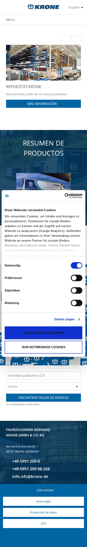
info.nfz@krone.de (29, 476)
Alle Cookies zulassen (43, 332)
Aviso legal (43, 501)
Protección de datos (43, 512)
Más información (42, 104)
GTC (43, 523)
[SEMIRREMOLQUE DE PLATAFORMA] (43, 186)
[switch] (76, 278)
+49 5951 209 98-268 (30, 469)
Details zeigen (64, 319)
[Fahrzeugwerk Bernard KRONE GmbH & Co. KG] (43, 6)
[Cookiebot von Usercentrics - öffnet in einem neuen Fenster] (64, 195)
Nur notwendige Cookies (43, 347)
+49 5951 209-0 (25, 461)
